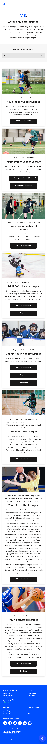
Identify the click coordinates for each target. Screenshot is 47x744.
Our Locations (32, 693)
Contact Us (31, 695)
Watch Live (6, 703)
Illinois (5, 728)
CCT (29, 712)
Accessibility (7, 712)
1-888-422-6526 (32, 697)
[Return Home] (4, 4)
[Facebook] (10, 723)
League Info (23, 383)
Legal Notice (7, 714)
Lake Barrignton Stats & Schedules (23, 178)
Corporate (6, 693)
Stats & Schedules (23, 121)
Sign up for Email (8, 701)
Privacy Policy (7, 710)
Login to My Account (17, 728)
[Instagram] (5, 723)
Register (23, 313)
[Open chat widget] (42, 738)
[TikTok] (20, 723)
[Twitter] (15, 723)
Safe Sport (6, 697)
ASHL (29, 710)
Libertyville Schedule (23, 186)
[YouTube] (30, 723)
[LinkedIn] (25, 723)
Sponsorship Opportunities (11, 699)
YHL (29, 714)
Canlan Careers (8, 695)
